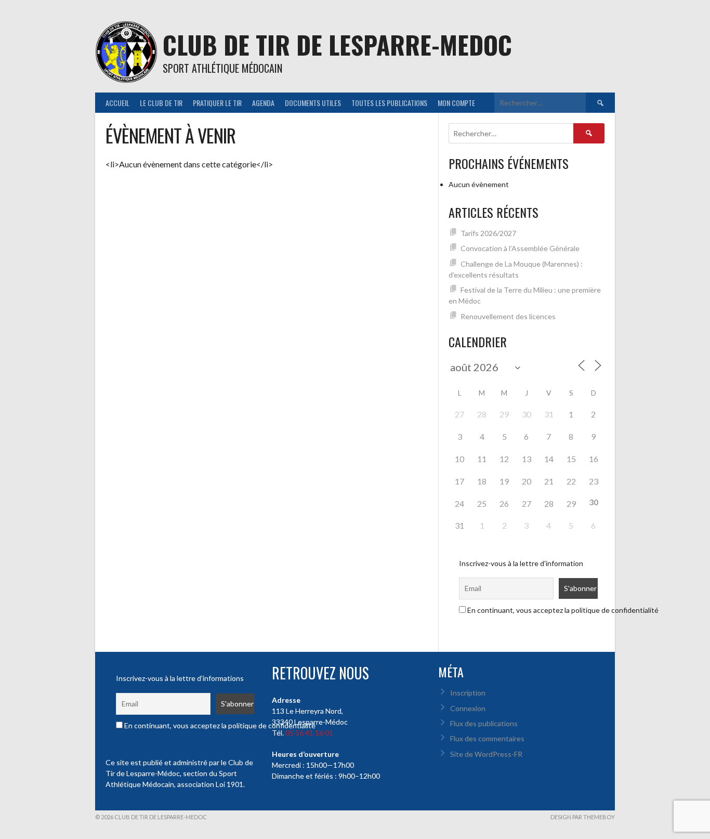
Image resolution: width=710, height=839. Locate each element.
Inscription (467, 692)
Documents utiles (313, 102)
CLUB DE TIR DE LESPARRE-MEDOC (337, 44)
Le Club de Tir (161, 102)
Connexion (467, 708)
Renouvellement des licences (508, 316)
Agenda (263, 102)
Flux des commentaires (487, 738)
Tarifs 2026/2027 (488, 233)
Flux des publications (484, 723)
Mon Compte (456, 102)
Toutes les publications (389, 102)
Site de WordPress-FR (486, 754)
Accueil (117, 102)
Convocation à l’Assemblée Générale (520, 248)
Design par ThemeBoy (582, 817)
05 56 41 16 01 (309, 732)
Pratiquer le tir (217, 102)
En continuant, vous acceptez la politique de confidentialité (562, 610)
